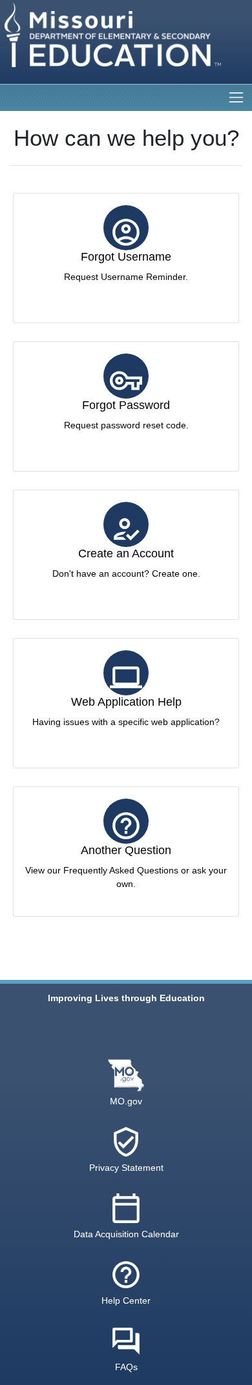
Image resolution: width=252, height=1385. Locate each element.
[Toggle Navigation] (236, 97)
